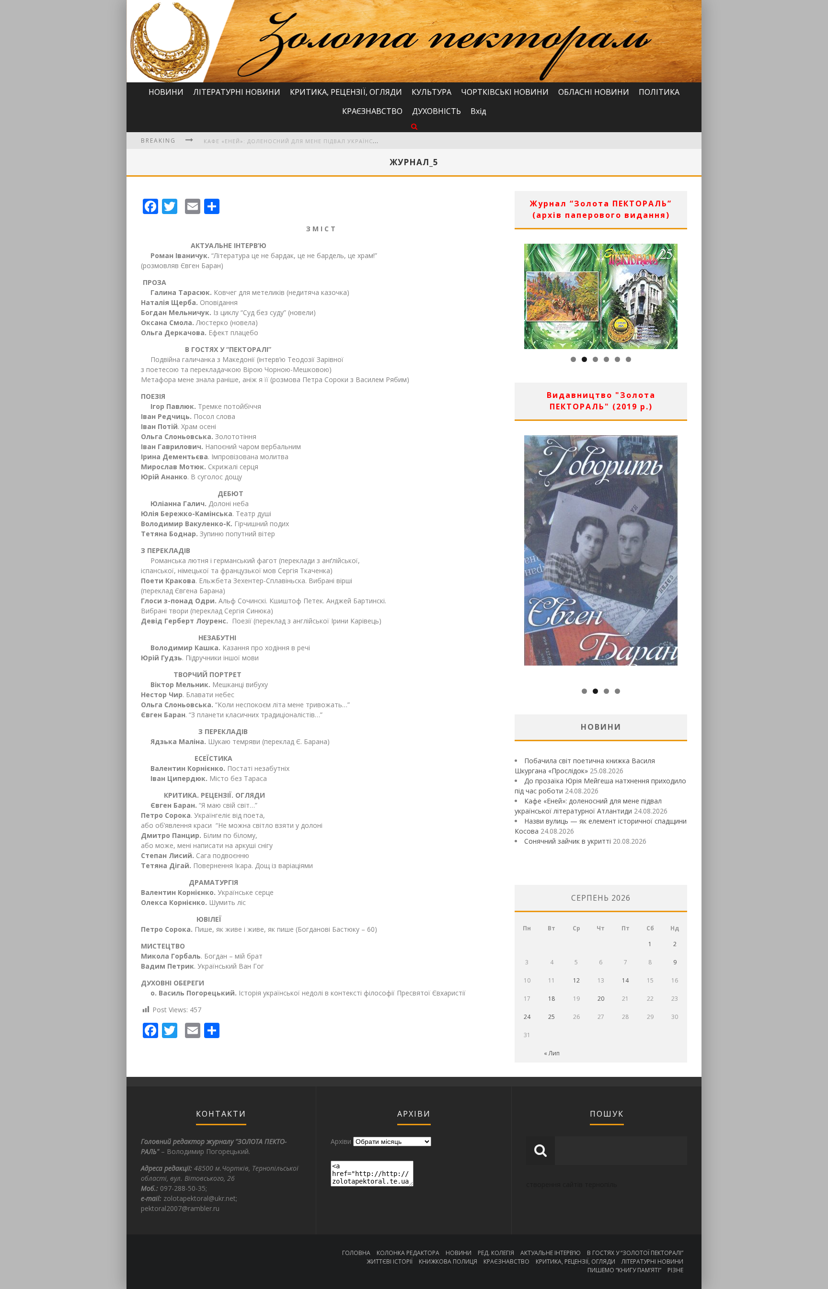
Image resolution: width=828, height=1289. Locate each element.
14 (625, 980)
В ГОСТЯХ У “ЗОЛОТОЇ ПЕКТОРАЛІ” (635, 1253)
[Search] (414, 126)
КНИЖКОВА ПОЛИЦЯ (448, 1261)
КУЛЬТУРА (431, 92)
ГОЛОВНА (356, 1253)
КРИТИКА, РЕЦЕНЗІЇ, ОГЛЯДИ (346, 92)
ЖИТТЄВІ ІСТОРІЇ (390, 1261)
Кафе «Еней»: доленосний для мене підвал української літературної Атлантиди (337, 141)
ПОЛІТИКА (659, 92)
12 (576, 980)
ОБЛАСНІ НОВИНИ (593, 92)
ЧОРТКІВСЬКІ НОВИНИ (505, 92)
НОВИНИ (166, 92)
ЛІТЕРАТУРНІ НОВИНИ (236, 92)
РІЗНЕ (675, 1270)
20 (601, 999)
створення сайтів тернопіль (571, 1184)
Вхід (478, 111)
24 (527, 1017)
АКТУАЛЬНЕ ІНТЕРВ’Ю (550, 1253)
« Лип (552, 1053)
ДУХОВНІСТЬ (436, 111)
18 (551, 999)
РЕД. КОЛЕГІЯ (496, 1253)
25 (551, 1017)
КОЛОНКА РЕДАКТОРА (408, 1253)
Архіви (341, 1141)
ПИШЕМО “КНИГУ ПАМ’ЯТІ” (624, 1270)
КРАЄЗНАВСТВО (372, 111)
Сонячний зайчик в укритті (567, 841)
